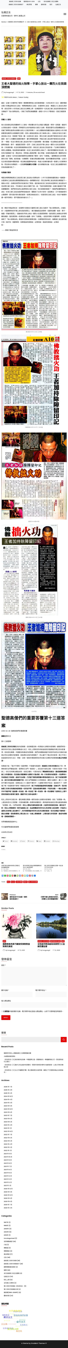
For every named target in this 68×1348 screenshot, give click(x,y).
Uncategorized (9, 1238)
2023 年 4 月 (8, 1125)
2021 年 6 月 (8, 1170)
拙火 (8, 882)
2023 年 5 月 (8, 1122)
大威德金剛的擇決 (9, 1056)
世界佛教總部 (8, 1241)
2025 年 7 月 (8, 1087)
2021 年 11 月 (8, 1154)
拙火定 (34, 103)
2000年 (6, 1229)
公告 (39, 1)
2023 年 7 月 (8, 1115)
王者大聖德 (19, 882)
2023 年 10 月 (8, 1109)
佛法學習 (29, 4)
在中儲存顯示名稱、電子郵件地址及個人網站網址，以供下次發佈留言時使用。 (33, 1011)
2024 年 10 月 (8, 1096)
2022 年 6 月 (8, 1138)
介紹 (5, 1245)
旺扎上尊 (6, 1280)
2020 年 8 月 (8, 1201)
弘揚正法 (58, 4)
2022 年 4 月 (8, 1144)
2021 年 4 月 (8, 1176)
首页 (51, 4)
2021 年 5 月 (8, 1173)
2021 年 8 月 (8, 1163)
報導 (36, 4)
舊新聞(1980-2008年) (11, 1292)
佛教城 (6, 1248)
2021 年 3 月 (8, 1179)
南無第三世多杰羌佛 (15, 1)
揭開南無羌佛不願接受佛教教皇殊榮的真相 (16, 945)
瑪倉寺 (25, 882)
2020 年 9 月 (8, 1198)
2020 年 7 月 (8, 1205)
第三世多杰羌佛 (33, 882)
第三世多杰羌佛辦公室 (11, 1289)
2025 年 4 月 (8, 1090)
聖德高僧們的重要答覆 (22, 718)
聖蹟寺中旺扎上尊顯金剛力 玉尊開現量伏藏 (17, 1053)
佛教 (28, 109)
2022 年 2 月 (8, 1147)
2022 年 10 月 (8, 1131)
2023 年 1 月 (8, 1128)
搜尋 (3, 1032)
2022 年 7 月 (8, 1135)
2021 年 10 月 (8, 1157)
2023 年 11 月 (8, 1106)
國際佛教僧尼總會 (55, 941)
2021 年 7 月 (8, 1166)
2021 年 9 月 (8, 1160)
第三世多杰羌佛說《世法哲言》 (14, 1286)
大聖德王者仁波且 (36, 208)
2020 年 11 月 (8, 1192)
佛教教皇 (6, 1251)
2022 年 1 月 (8, 1150)
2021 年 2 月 (8, 1182)
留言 (3, 965)
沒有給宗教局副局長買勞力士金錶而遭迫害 (51, 945)
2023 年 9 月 (8, 1112)
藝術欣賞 (43, 4)
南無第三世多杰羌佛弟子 (16, 4)
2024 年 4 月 (8, 1100)
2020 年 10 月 (8, 1195)
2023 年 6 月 (8, 1119)
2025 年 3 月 (8, 1093)
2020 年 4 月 (8, 1208)
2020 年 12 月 (8, 1189)
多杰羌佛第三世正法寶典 (51, 1)
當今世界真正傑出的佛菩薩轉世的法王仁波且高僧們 (32, 866)
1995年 (6, 1226)
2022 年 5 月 (8, 1141)
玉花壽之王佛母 (9, 1283)
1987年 (6, 1222)
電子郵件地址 (40, 990)
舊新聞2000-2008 (29, 1)
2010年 (6, 1235)
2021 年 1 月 (7, 1186)
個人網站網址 (6, 1001)
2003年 (6, 1232)
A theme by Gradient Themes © (34, 1343)
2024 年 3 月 (8, 1103)
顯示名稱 (5, 990)
